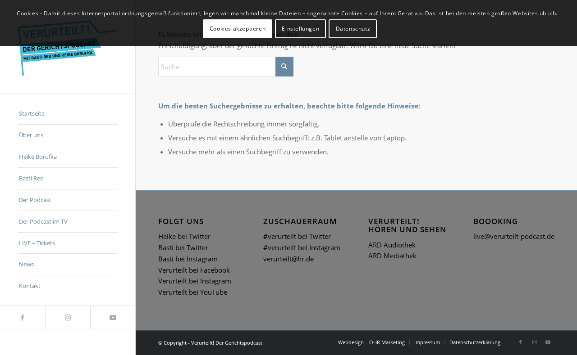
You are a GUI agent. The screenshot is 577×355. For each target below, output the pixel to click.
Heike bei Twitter (184, 236)
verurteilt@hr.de (288, 258)
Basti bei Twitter (183, 247)
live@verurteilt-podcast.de (513, 236)
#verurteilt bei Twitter (297, 236)
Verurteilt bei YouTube (192, 292)
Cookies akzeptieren (238, 28)
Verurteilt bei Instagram (194, 280)
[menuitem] (68, 114)
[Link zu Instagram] (67, 317)
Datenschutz (353, 28)
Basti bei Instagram (188, 258)
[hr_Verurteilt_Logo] (67, 47)
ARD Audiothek (392, 244)
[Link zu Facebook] (22, 317)
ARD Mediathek (392, 255)
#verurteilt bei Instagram (301, 247)
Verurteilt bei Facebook (194, 269)
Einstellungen (300, 28)
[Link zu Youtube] (112, 317)
